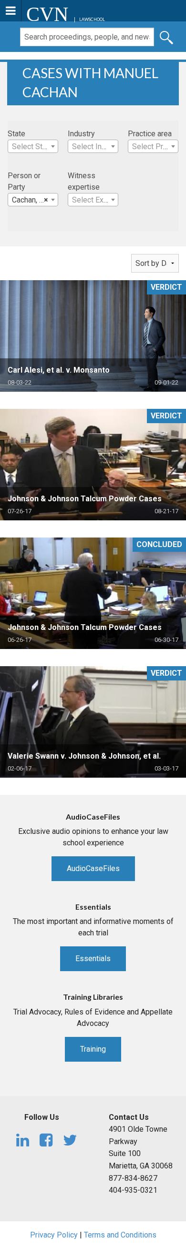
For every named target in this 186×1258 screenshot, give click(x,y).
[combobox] (33, 146)
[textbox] (33, 146)
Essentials (93, 958)
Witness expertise (84, 181)
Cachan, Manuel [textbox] (35, 199)
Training (93, 1049)
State (16, 133)
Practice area (150, 133)
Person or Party (24, 181)
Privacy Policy (54, 1234)
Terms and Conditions (120, 1234)
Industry (81, 133)
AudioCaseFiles (93, 868)
